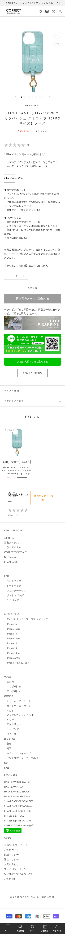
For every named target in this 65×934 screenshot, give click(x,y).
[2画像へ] (25, 97)
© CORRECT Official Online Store (32, 897)
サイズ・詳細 (11, 390)
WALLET (8, 677)
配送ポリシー (11, 854)
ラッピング (11, 729)
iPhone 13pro (12, 653)
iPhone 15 (10, 633)
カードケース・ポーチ (17, 706)
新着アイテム (11, 542)
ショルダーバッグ (15, 590)
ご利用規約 (10, 878)
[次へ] (49, 97)
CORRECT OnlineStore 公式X (19, 825)
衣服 (7, 743)
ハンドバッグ (12, 581)
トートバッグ (12, 585)
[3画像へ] (29, 97)
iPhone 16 (10, 624)
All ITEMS (9, 537)
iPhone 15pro (12, 629)
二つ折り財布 (12, 686)
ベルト (9, 710)
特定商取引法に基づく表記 (18, 874)
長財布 (9, 681)
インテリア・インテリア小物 (21, 758)
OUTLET (8, 763)
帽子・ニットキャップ (17, 753)
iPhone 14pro (12, 638)
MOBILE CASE (11, 614)
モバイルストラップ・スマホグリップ (26, 619)
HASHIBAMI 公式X (13, 786)
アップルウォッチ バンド (19, 715)
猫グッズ (10, 734)
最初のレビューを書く (44, 498)
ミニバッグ (11, 600)
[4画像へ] (32, 97)
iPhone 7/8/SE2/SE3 (16, 662)
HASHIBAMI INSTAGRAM (17, 796)
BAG (6, 576)
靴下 (7, 748)
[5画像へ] (36, 97)
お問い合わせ (11, 864)
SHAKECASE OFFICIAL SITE (18, 801)
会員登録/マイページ (15, 845)
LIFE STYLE (9, 739)
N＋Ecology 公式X (14, 815)
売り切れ (33, 287)
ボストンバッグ (14, 595)
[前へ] (15, 97)
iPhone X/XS (12, 658)
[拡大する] (58, 35)
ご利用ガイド (11, 849)
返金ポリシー (11, 859)
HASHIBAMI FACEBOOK (16, 791)
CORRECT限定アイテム (16, 552)
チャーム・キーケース (17, 701)
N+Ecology (10, 557)
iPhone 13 (10, 648)
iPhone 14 (10, 643)
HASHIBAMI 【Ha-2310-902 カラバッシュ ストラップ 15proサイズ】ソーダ (16, 470)
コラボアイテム (12, 547)
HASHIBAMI (32, 105)
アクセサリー (12, 724)
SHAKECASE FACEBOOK (17, 811)
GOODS (8, 696)
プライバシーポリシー (16, 869)
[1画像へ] (21, 97)
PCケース (10, 719)
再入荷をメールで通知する (32, 299)
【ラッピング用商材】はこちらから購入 (26, 265)
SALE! (7, 768)
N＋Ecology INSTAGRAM (17, 820)
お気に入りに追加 (32, 373)
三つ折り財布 (12, 691)
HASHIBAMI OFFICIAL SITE (18, 782)
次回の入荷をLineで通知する (32, 361)
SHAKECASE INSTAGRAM (18, 806)
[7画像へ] (43, 97)
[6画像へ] (40, 97)
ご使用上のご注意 (14, 401)
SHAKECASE (11, 562)
